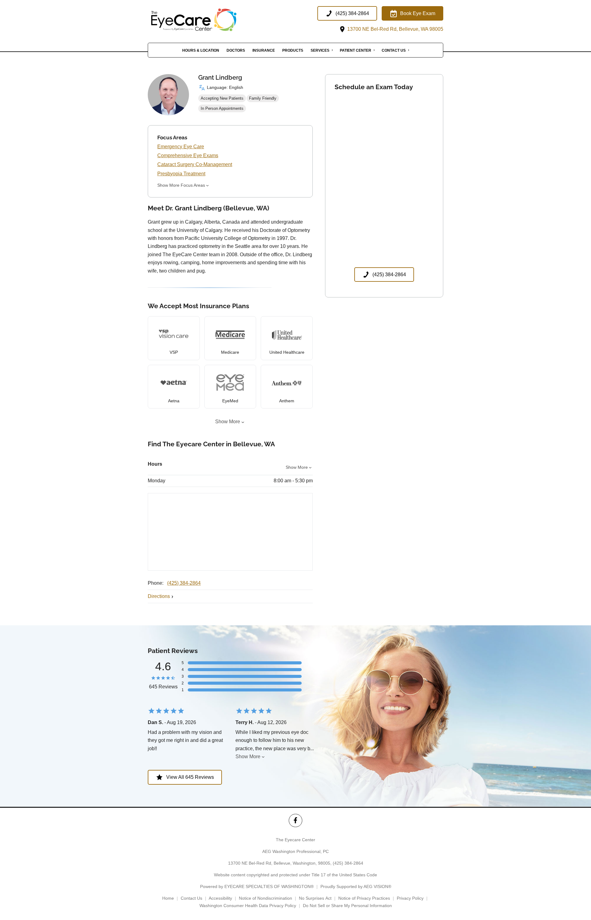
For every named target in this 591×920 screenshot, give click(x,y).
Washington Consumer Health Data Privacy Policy (247, 905)
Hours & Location (200, 50)
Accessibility (220, 898)
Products (292, 50)
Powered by (257, 886)
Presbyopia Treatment (181, 173)
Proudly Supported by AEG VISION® (355, 886)
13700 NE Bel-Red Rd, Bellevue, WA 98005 (394, 29)
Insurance (263, 50)
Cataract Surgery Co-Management (194, 164)
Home (168, 898)
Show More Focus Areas (181, 185)
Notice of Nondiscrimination (265, 898)
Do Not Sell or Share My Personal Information (347, 905)
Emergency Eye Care (180, 146)
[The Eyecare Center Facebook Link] (295, 820)
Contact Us (394, 50)
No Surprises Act (315, 898)
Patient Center (355, 50)
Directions (159, 596)
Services (320, 50)
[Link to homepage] (209, 19)
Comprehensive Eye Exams (187, 155)
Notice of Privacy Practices (364, 898)
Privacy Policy (410, 898)
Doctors (236, 50)
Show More (227, 421)
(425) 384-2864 (184, 583)
